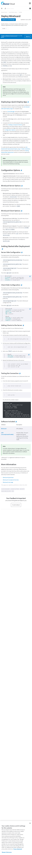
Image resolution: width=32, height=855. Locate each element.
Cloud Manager (11, 111)
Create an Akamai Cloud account (9, 35)
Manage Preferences (7, 852)
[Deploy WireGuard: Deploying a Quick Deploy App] (28, 102)
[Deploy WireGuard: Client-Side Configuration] (21, 285)
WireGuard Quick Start (8, 477)
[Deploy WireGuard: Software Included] (16, 421)
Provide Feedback (16, 505)
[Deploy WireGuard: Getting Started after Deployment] (2, 249)
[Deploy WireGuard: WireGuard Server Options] (22, 186)
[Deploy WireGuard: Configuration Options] (21, 170)
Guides (20, 12)
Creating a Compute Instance (15, 124)
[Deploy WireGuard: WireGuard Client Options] (21, 211)
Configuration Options (10, 130)
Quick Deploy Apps (13, 12)
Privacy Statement (17, 849)
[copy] (30, 276)
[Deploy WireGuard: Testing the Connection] (20, 373)
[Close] (30, 823)
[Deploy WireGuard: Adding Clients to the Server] (23, 325)
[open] (1, 8)
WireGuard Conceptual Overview (11, 480)
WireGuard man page (8, 482)
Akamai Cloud (4, 12)
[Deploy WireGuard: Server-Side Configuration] (22, 252)
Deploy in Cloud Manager (8, 19)
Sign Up (28, 36)
